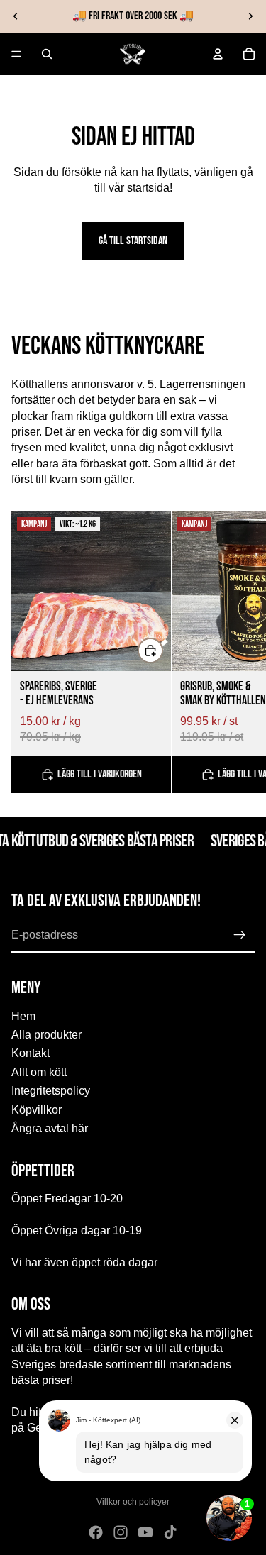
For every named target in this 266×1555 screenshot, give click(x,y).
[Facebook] (95, 1532)
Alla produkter (46, 1035)
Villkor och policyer (133, 1502)
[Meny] (16, 54)
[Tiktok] (170, 1532)
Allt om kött (39, 1072)
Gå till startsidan (133, 241)
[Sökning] (46, 54)
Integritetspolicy (50, 1091)
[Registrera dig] (240, 935)
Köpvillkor (36, 1109)
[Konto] (217, 54)
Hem (23, 1015)
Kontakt (30, 1053)
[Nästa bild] (250, 16)
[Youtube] (145, 1532)
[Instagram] (120, 1532)
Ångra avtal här (49, 1128)
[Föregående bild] (15, 16)
